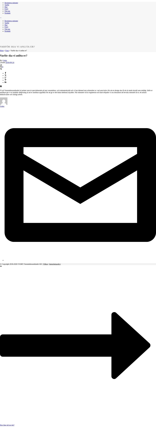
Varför (7, 5)
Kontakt (7, 13)
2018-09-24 (10, 62)
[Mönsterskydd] (0, 17)
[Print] (1, 86)
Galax (5, 60)
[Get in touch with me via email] (80, 260)
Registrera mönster (11, 3)
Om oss (7, 11)
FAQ (6, 9)
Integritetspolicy (55, 264)
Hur (6, 7)
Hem (2, 51)
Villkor (45, 264)
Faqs (7, 51)
